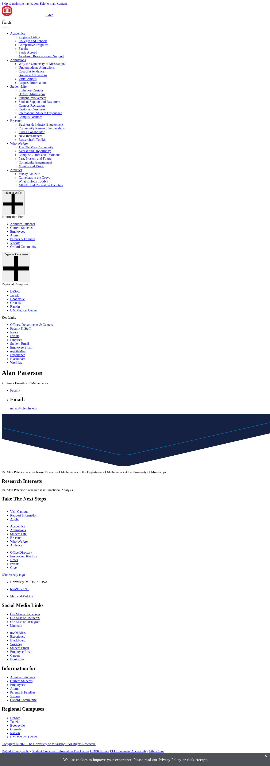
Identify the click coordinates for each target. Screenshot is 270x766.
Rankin (15, 306)
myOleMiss (18, 351)
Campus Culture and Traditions (39, 155)
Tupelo (14, 295)
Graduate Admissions (33, 75)
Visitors (15, 243)
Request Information (32, 83)
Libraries (16, 340)
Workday (16, 362)
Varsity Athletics (29, 174)
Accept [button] (201, 760)
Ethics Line (156, 751)
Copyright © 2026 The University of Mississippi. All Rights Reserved (49, 744)
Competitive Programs (33, 45)
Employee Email (21, 347)
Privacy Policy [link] (170, 760)
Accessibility (139, 751)
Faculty (23, 48)
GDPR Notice (99, 751)
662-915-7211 (19, 589)
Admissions (18, 60)
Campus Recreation (32, 105)
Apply (14, 519)
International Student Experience (40, 113)
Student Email (19, 343)
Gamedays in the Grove (34, 177)
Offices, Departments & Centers (31, 324)
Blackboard (18, 359)
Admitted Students (22, 224)
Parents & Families (22, 239)
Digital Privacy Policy (16, 751)
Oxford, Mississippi (32, 94)
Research (16, 120)
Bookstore (17, 659)
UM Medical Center (23, 310)
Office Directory (21, 552)
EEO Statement (120, 751)
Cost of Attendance (31, 71)
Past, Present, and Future (35, 158)
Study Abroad (28, 52)
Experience (17, 355)
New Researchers (30, 136)
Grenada (16, 303)
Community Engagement (35, 162)
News (14, 332)
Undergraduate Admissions (37, 67)
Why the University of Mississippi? (42, 64)
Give (49, 15)
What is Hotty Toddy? (33, 181)
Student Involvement (32, 98)
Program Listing (29, 37)
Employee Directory (23, 556)
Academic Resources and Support (41, 56)
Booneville (17, 299)
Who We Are (19, 143)
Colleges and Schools (33, 41)
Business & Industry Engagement (41, 124)
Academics (17, 33)
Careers (15, 655)
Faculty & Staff (20, 328)
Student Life (18, 86)
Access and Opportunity (35, 151)
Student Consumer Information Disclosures (60, 751)
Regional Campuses (32, 109)
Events (14, 336)
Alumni (15, 235)
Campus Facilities (30, 117)
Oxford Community (23, 246)
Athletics (16, 170)
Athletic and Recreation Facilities (41, 185)
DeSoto (15, 291)
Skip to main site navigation (20, 3)
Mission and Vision (31, 166)
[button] (3, 19)
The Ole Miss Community (36, 147)
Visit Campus (27, 79)
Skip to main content (53, 3)
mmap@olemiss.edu (23, 408)
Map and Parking (21, 596)
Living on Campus (31, 90)
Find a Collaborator (32, 132)
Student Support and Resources (39, 101)
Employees (17, 231)
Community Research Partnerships (42, 128)
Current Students (21, 227)
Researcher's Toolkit (32, 139)
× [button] (266, 756)
